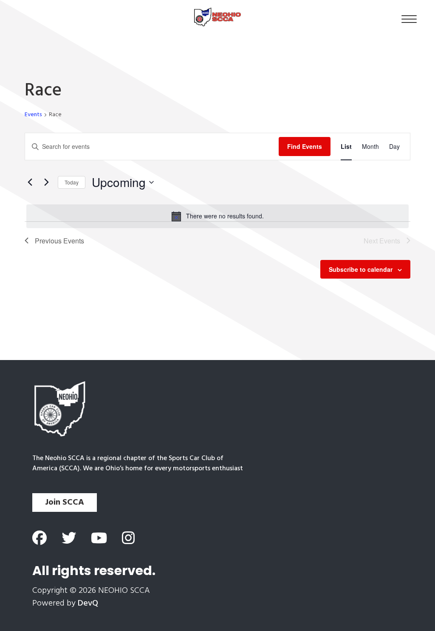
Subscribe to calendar (361, 269)
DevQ (88, 603)
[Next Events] (46, 182)
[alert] (217, 216)
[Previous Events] (30, 182)
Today (72, 182)
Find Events (304, 146)
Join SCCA (64, 502)
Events (33, 115)
